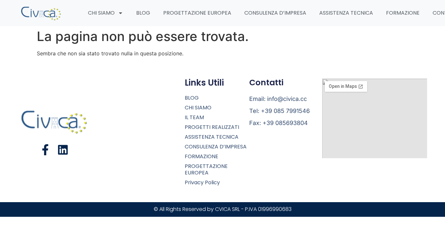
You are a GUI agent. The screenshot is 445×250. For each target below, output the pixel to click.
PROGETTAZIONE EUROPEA (197, 13)
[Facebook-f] (45, 149)
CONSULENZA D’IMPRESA (275, 13)
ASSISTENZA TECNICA (346, 13)
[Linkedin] (62, 149)
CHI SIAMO (101, 13)
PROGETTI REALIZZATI (212, 127)
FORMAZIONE (403, 13)
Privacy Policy (202, 182)
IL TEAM (194, 117)
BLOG (143, 13)
